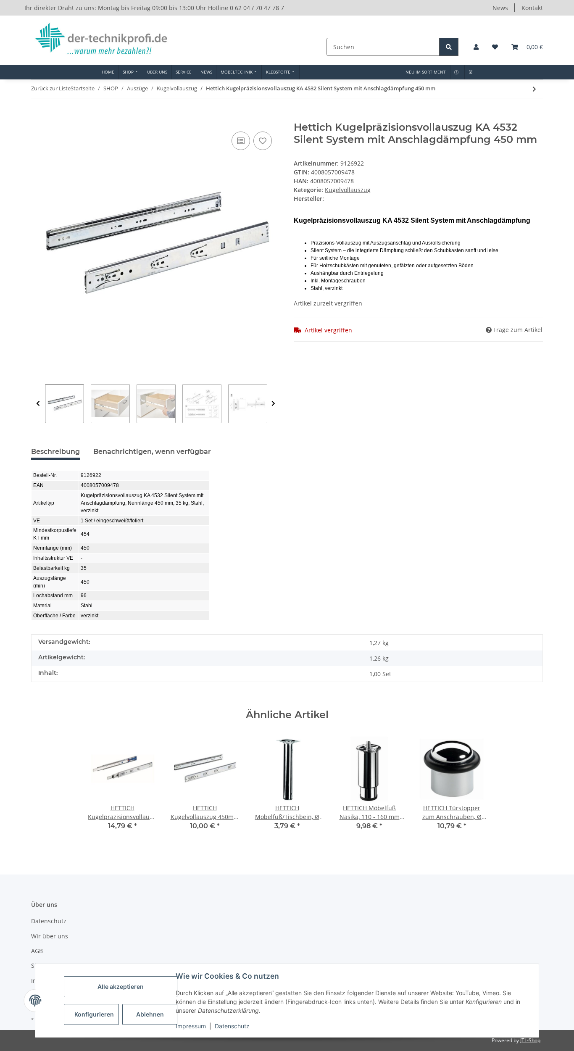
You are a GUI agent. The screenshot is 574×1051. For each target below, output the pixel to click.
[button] (476, 46)
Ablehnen (150, 1014)
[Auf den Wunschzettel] (262, 141)
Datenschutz (232, 1026)
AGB (37, 951)
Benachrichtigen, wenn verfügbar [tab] (152, 452)
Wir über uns (49, 936)
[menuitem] (107, 72)
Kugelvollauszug (348, 190)
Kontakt (532, 8)
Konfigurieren (94, 1014)
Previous (38, 403)
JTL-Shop (530, 1040)
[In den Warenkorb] (38, 116)
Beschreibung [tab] (55, 452)
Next (273, 403)
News (500, 8)
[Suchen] (448, 47)
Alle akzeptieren (120, 986)
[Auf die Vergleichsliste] (241, 141)
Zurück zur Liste (51, 88)
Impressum (191, 1026)
